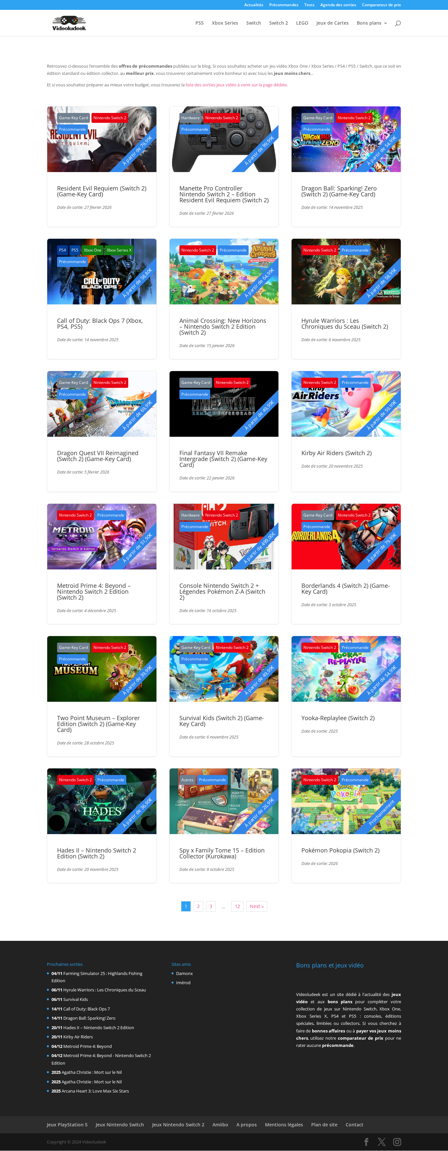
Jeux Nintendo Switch (120, 1124)
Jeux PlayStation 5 (67, 1124)
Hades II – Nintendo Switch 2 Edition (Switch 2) (96, 853)
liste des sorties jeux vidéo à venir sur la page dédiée (236, 85)
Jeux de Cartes (332, 23)
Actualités (253, 5)
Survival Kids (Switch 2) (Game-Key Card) (221, 721)
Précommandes (283, 5)
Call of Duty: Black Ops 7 (86, 1009)
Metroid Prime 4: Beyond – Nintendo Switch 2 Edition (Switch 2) (94, 591)
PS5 (199, 23)
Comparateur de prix (381, 5)
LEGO (302, 23)
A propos (246, 1124)
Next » (257, 906)
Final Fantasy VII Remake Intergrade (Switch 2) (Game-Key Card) (223, 459)
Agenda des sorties (338, 5)
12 (237, 906)
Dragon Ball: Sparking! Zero (89, 1018)
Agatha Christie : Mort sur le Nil (92, 1072)
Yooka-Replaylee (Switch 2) (338, 718)
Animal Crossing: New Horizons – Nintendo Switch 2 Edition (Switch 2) (222, 326)
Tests (309, 5)
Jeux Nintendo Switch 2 (178, 1124)
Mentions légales (284, 1124)
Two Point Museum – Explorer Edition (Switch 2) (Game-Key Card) (98, 724)
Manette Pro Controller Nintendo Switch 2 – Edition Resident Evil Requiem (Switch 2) (224, 194)
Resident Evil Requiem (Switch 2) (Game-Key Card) (101, 191)
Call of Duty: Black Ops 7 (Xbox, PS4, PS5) (100, 323)
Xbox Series (225, 23)
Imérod (183, 982)
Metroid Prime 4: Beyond (87, 1046)
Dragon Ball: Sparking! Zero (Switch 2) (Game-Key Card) (339, 191)
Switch (253, 23)
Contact (354, 1124)
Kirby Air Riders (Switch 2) (336, 453)
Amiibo (220, 1124)
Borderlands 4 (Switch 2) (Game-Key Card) (345, 588)
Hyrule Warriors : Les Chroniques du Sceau (104, 990)
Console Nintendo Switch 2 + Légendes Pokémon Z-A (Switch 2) (222, 591)
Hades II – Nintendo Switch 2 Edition (98, 1027)
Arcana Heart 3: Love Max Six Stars (95, 1091)
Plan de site (324, 1124)
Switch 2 (278, 23)
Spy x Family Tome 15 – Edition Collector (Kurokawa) (222, 853)
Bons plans (369, 23)
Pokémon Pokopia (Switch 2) (340, 850)
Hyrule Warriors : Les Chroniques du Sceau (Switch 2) (344, 323)
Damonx (184, 973)
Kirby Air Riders (78, 1037)
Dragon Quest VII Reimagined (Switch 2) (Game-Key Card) (97, 456)
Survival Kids (75, 999)
